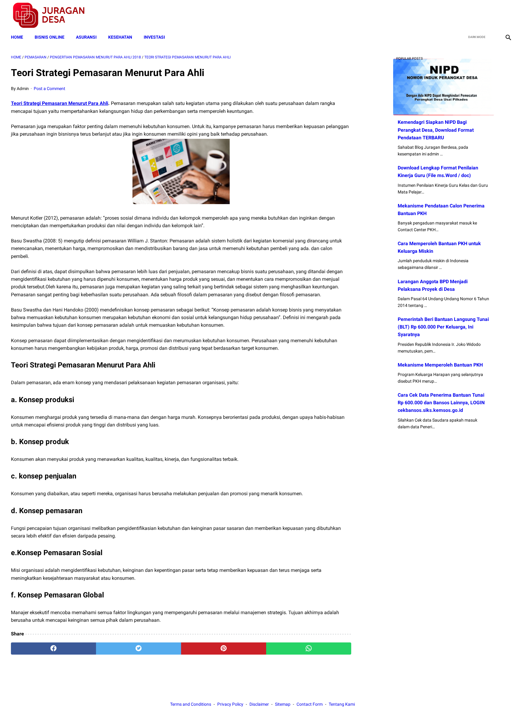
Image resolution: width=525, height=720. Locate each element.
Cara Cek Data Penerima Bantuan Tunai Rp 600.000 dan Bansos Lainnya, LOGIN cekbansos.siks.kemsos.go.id (441, 402)
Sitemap (282, 704)
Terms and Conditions (190, 704)
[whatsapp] (308, 648)
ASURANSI (86, 37)
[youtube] (493, 15)
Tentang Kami (342, 704)
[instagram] (507, 15)
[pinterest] (223, 648)
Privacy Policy (230, 704)
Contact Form (310, 704)
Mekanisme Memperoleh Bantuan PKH (440, 365)
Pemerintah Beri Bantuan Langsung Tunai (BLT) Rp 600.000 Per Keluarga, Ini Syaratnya (443, 326)
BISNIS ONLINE (49, 37)
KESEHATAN (120, 37)
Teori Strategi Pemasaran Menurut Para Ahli (59, 103)
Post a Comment (49, 88)
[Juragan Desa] (52, 15)
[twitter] (479, 15)
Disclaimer (259, 704)
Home (17, 37)
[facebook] (464, 15)
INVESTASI (154, 37)
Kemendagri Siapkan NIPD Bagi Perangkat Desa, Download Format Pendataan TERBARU (436, 129)
